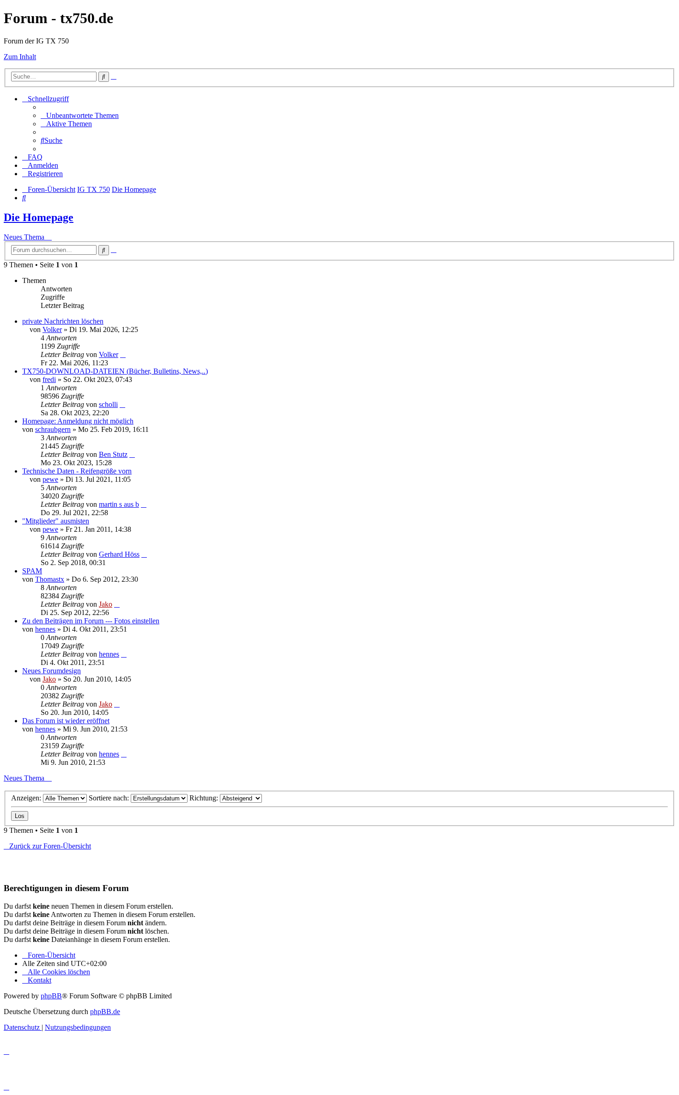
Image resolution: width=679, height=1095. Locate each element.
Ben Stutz (113, 454)
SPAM (32, 571)
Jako (105, 604)
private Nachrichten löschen (62, 321)
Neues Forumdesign (51, 671)
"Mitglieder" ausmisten (55, 521)
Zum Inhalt (20, 57)
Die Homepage (38, 217)
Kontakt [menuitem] (39, 980)
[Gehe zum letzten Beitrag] (123, 354)
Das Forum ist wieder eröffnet (65, 721)
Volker (52, 329)
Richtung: (204, 798)
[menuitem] (80, 115)
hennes (45, 629)
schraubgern (53, 429)
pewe (50, 479)
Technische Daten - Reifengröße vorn (77, 471)
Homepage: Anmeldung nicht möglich (77, 421)
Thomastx (49, 579)
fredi (49, 379)
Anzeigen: (27, 798)
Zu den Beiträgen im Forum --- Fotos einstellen (90, 621)
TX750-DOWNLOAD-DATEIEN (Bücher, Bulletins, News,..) (115, 371)
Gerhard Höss (119, 554)
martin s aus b (119, 504)
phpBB (51, 996)
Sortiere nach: (110, 798)
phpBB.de (105, 1011)
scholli (108, 404)
